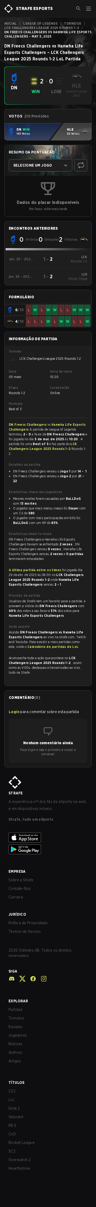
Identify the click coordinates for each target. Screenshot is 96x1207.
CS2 (12, 1091)
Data (13, 371)
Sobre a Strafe (21, 880)
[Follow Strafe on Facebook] (31, 978)
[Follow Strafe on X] (20, 978)
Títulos (17, 1082)
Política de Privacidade (28, 923)
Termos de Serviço (25, 931)
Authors (15, 1052)
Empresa (17, 871)
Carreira (16, 897)
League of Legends (40, 23)
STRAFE (16, 793)
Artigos (15, 1061)
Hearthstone (19, 1168)
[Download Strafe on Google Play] (48, 849)
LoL (12, 1100)
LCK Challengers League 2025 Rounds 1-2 (41, 28)
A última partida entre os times (35, 570)
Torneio (15, 351)
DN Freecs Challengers (28, 425)
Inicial (10, 23)
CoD (12, 1134)
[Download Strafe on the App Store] (48, 837)
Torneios (72, 23)
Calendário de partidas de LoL (53, 647)
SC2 (12, 1151)
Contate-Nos (20, 888)
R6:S (13, 1125)
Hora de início (61, 371)
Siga (13, 971)
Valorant (16, 1117)
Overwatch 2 (20, 1160)
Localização (59, 388)
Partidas (16, 1009)
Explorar (18, 1001)
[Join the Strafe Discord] (12, 978)
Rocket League (22, 1142)
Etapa (13, 388)
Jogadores (18, 1035)
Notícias (15, 1044)
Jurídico (17, 914)
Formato (16, 404)
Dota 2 (14, 1108)
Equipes (16, 1027)
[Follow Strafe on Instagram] (41, 978)
